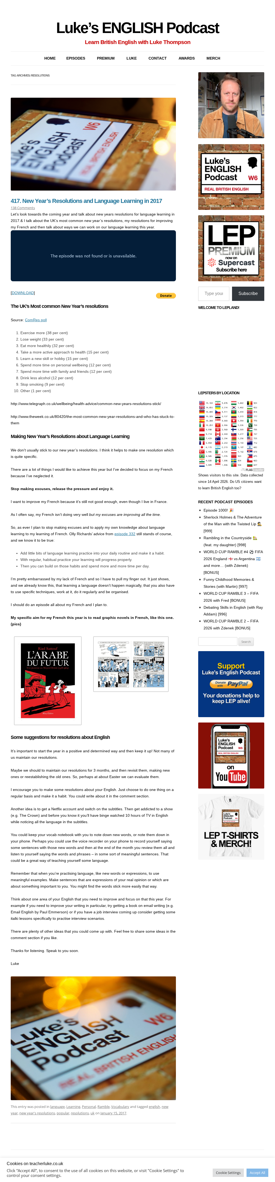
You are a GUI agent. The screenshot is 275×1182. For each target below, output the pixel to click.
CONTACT (158, 58)
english (154, 1106)
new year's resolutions (37, 1113)
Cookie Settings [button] (228, 1172)
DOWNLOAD (23, 293)
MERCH (213, 58)
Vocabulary (120, 1106)
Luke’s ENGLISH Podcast (137, 27)
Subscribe (248, 293)
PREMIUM (106, 58)
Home (50, 58)
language (57, 1106)
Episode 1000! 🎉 (219, 510)
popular (63, 1113)
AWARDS (187, 58)
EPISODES (75, 58)
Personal (89, 1106)
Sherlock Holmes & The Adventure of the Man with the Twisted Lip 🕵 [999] (233, 524)
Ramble (103, 1106)
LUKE (131, 58)
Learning (73, 1106)
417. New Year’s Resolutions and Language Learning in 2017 (86, 201)
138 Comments (23, 207)
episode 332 (124, 534)
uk (93, 1113)
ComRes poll (36, 320)
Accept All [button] (257, 1172)
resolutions (80, 1113)
